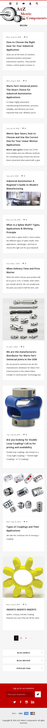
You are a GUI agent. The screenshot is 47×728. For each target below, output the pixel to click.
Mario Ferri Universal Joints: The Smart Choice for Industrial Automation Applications (22, 91)
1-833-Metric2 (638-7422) (17, 3)
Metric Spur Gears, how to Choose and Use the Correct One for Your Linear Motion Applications (22, 139)
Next (31, 638)
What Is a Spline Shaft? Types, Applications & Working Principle (23, 228)
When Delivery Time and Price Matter (23, 270)
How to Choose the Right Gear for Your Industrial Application (20, 46)
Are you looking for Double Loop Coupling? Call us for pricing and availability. (21, 443)
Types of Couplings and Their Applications (22, 528)
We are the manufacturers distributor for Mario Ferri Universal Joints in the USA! (21, 355)
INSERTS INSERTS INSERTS (21, 609)
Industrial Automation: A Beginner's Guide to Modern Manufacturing (22, 184)
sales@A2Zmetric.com (23, 3)
